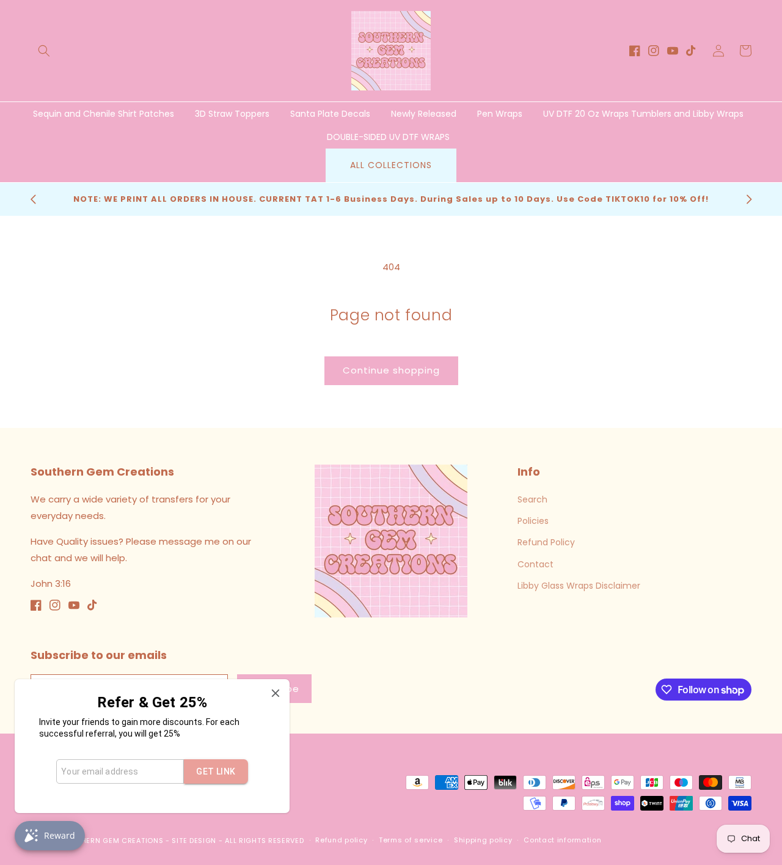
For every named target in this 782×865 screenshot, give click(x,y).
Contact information (562, 840)
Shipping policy (483, 840)
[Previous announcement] (33, 199)
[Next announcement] (749, 199)
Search (532, 499)
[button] (44, 50)
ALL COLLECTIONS (391, 165)
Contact (535, 564)
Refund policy (341, 840)
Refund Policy (546, 542)
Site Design (194, 840)
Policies (533, 521)
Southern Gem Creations (112, 840)
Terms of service (410, 840)
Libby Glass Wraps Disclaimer (578, 586)
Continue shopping (391, 370)
